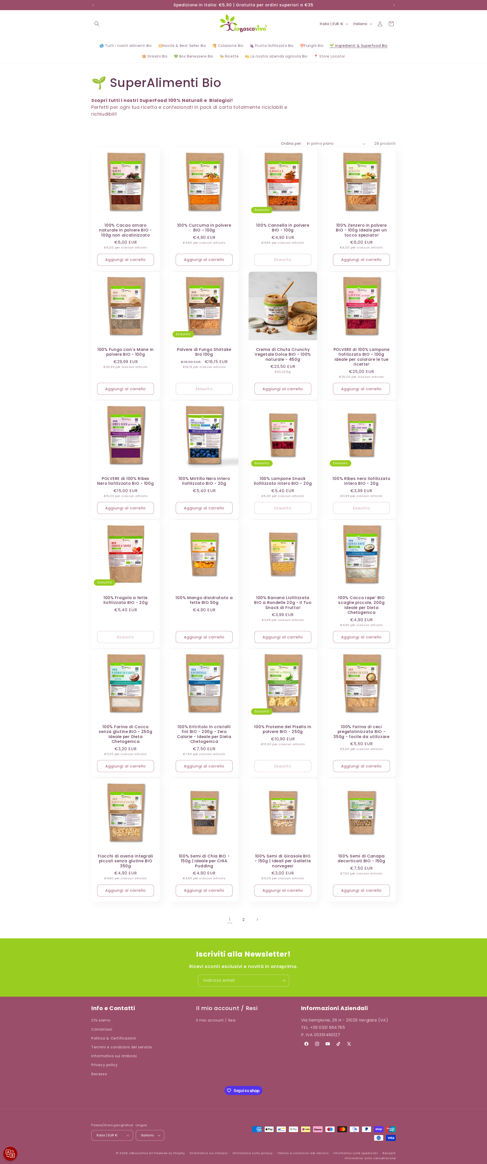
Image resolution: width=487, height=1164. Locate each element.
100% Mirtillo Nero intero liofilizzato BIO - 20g (204, 481)
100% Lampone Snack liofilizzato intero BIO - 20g (283, 481)
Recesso (99, 1073)
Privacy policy (104, 1064)
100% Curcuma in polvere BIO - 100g (204, 228)
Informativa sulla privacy (253, 1153)
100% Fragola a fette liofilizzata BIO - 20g (125, 600)
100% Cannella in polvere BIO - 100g (282, 228)
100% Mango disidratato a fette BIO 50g (204, 600)
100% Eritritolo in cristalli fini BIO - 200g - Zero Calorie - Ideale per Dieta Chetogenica (204, 734)
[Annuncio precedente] (93, 5)
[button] (96, 23)
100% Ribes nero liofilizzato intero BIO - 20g (361, 481)
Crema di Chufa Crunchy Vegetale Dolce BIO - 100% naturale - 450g (283, 354)
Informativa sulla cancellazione (370, 1158)
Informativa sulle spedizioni (355, 1153)
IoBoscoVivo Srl (141, 1153)
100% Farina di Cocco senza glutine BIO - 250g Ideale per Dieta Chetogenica (125, 734)
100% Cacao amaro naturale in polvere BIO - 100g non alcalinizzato (125, 230)
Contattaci (101, 1029)
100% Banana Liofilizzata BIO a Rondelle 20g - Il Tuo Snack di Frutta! (282, 602)
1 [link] (230, 919)
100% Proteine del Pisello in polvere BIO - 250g (282, 729)
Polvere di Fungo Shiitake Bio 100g (204, 352)
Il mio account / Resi (216, 1020)
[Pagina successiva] (257, 919)
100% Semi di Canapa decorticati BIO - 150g (361, 859)
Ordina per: (291, 143)
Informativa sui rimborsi (114, 1055)
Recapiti (389, 1153)
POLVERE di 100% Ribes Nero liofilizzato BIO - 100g (125, 481)
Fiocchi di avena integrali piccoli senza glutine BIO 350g (125, 861)
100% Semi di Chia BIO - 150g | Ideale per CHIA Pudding (204, 861)
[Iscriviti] (283, 981)
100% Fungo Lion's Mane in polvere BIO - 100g (125, 352)
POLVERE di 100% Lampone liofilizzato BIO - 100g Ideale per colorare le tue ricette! (362, 357)
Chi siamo (100, 1020)
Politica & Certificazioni (113, 1038)
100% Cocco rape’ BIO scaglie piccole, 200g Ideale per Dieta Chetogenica (361, 605)
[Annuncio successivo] (393, 5)
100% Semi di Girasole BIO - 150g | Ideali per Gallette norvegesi (283, 861)
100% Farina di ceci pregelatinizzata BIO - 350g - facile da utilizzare (361, 731)
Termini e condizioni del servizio (121, 1046)
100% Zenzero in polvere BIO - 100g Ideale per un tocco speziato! (361, 230)
